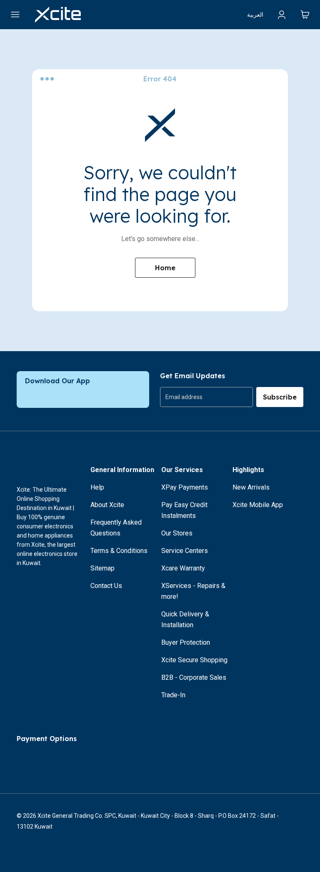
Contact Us (106, 586)
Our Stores (176, 533)
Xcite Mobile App (257, 505)
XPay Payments (184, 487)
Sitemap (102, 568)
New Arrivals (251, 487)
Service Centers (184, 551)
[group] (206, 397)
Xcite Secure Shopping (194, 660)
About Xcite (107, 505)
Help (97, 487)
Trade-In (173, 695)
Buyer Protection (185, 642)
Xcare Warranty (183, 568)
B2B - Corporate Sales (193, 677)
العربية (255, 14)
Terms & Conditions (119, 551)
